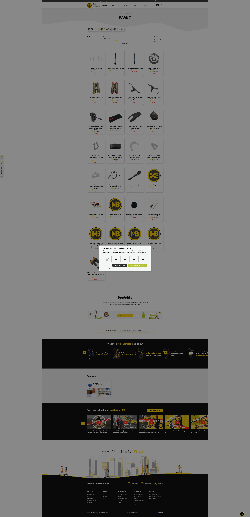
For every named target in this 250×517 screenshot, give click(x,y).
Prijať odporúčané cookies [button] (138, 265)
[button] (109, 269)
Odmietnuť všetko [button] (120, 265)
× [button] (148, 247)
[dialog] (125, 258)
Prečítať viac (122, 254)
